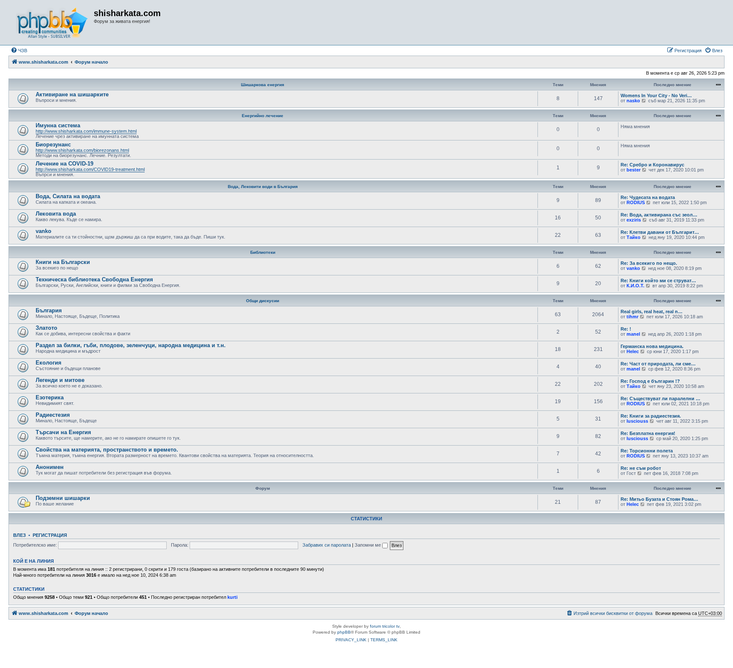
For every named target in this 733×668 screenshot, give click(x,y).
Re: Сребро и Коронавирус (652, 164)
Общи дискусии (262, 300)
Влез (19, 535)
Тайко (634, 237)
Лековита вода (56, 214)
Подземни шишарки (63, 498)
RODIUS (636, 202)
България (49, 310)
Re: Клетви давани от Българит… (660, 232)
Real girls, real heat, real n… (652, 311)
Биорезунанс (53, 144)
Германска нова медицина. (652, 346)
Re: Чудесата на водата (648, 197)
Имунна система (58, 125)
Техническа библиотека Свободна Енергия (94, 279)
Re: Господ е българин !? (650, 381)
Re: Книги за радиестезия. (651, 415)
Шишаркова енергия (262, 84)
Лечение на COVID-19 (64, 163)
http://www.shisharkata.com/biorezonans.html (82, 150)
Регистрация (50, 535)
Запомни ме (368, 544)
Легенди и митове (60, 380)
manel (633, 334)
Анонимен (50, 467)
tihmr (632, 316)
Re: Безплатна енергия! (648, 433)
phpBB (344, 632)
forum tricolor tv (385, 626)
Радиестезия (53, 415)
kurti (232, 597)
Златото (46, 328)
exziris (634, 219)
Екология (49, 362)
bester (634, 169)
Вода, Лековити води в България (263, 186)
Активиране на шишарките (72, 94)
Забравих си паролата (326, 544)
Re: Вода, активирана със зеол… (659, 214)
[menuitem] (19, 50)
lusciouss (637, 421)
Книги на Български (63, 262)
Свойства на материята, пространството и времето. (107, 449)
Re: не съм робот (641, 468)
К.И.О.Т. (635, 285)
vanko (43, 231)
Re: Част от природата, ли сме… (658, 363)
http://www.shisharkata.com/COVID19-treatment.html (90, 169)
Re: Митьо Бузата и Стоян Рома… (659, 499)
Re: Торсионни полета (647, 450)
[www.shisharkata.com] (52, 22)
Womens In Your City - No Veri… (656, 95)
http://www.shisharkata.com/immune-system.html (86, 131)
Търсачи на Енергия (63, 432)
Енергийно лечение (262, 115)
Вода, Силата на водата (68, 196)
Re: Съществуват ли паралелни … (660, 398)
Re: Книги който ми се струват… (658, 280)
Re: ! (626, 328)
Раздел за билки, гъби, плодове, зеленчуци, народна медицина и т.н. (131, 345)
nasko (633, 100)
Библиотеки (262, 252)
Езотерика (50, 397)
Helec (633, 351)
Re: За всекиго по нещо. (649, 263)
